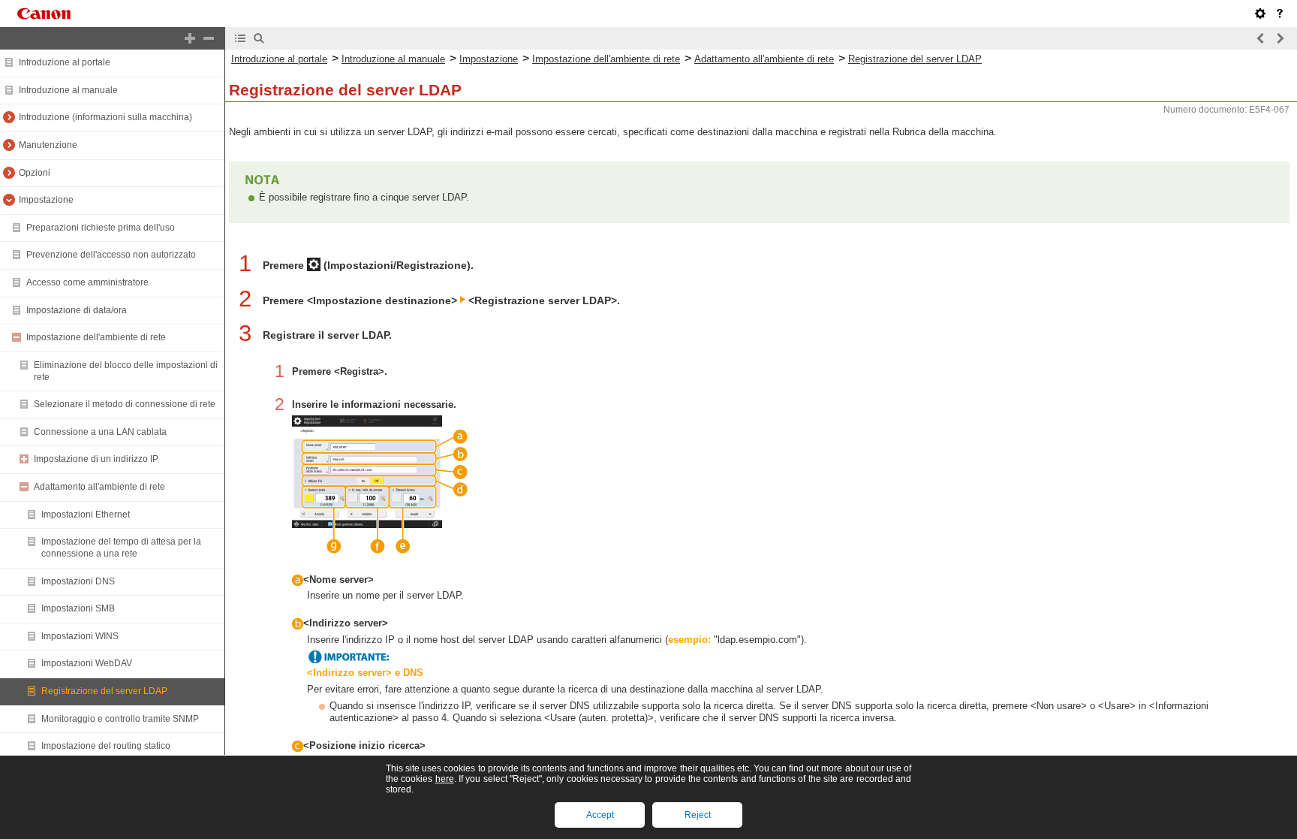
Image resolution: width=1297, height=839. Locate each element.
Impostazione (46, 200)
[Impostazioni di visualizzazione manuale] (1260, 13)
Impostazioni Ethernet (85, 514)
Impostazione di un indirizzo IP (96, 459)
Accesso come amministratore (87, 282)
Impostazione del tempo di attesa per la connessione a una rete (121, 547)
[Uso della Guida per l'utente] (1279, 13)
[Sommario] (240, 38)
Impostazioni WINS (80, 636)
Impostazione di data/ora (76, 310)
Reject (698, 815)
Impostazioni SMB (78, 608)
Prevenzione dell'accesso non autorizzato (111, 254)
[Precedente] (1261, 38)
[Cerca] (259, 38)
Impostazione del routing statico (105, 746)
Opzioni (34, 172)
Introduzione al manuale (68, 90)
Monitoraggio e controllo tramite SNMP (120, 719)
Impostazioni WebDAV (86, 663)
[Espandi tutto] (190, 38)
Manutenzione (48, 145)
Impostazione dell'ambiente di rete (96, 337)
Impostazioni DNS (78, 581)
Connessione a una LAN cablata (100, 432)
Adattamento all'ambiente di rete (99, 486)
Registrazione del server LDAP (104, 691)
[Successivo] (1279, 38)
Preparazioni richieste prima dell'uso (100, 227)
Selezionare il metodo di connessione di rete (124, 404)
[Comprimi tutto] (208, 38)
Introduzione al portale (64, 62)
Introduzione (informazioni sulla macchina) (105, 117)
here (444, 779)
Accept (600, 815)
